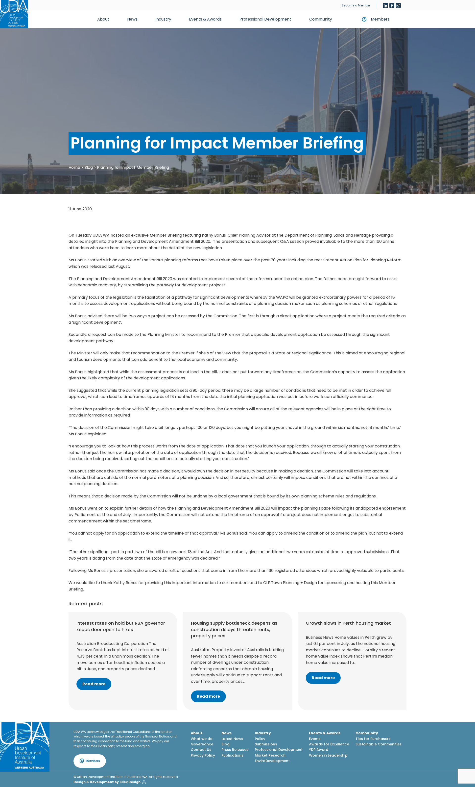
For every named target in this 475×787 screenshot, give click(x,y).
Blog (88, 167)
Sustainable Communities (379, 744)
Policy (260, 738)
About (103, 19)
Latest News (232, 738)
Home (74, 167)
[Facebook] (391, 5)
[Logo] (24, 747)
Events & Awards (205, 19)
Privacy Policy (203, 755)
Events (315, 738)
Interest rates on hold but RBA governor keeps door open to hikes (120, 626)
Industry (163, 19)
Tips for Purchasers (373, 738)
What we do (202, 738)
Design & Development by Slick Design (107, 782)
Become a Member (356, 5)
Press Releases (234, 749)
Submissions (266, 744)
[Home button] (14, 14)
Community (320, 19)
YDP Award (318, 749)
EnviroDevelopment (272, 760)
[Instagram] (398, 5)
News (132, 19)
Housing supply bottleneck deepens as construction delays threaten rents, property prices (234, 629)
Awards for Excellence (329, 744)
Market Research (270, 755)
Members (380, 19)
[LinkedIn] (385, 5)
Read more (93, 684)
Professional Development (265, 19)
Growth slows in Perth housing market (348, 623)
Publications (232, 755)
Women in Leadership (328, 755)
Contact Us (201, 749)
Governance (202, 744)
